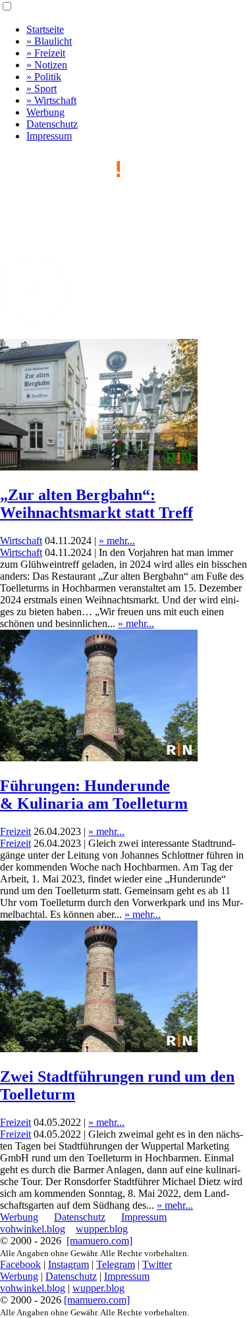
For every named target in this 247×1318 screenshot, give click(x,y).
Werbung (45, 112)
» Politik (43, 76)
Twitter (157, 1264)
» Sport (41, 88)
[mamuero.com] (99, 1240)
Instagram (68, 1264)
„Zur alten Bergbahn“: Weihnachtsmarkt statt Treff (96, 503)
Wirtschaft (21, 540)
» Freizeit (45, 53)
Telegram (115, 1264)
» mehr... (117, 540)
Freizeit (15, 831)
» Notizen (46, 64)
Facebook (20, 1264)
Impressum (49, 135)
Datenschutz (52, 124)
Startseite (45, 29)
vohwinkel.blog (32, 1228)
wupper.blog (102, 1228)
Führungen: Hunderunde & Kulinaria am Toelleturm (94, 794)
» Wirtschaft (51, 100)
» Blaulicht (49, 41)
